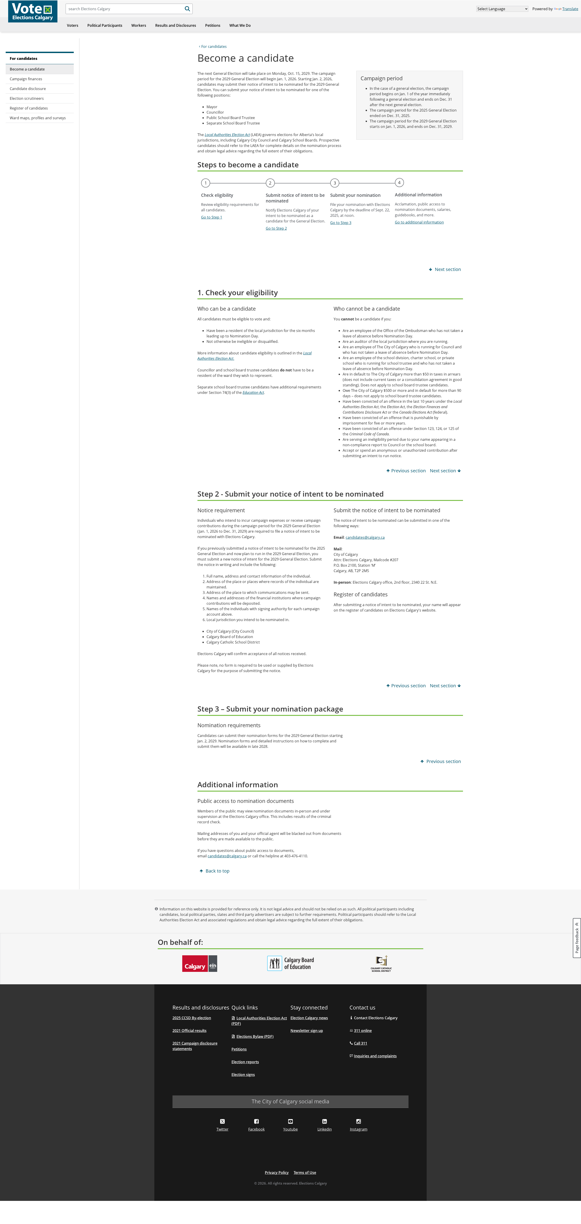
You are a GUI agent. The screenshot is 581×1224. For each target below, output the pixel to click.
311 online (363, 1030)
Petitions (212, 25)
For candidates (23, 58)
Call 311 (360, 1043)
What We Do (240, 25)
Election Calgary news (309, 1017)
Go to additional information (419, 222)
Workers (138, 25)
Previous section (408, 471)
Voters (72, 25)
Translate (570, 8)
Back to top (216, 871)
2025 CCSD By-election (191, 1017)
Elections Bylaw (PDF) (254, 1036)
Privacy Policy (277, 1172)
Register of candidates (29, 108)
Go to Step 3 (340, 222)
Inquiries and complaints (375, 1055)
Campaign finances (26, 78)
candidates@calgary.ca (365, 537)
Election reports (245, 1061)
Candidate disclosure (28, 88)
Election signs (243, 1074)
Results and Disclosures (175, 25)
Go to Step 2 (276, 228)
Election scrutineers (27, 98)
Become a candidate (27, 69)
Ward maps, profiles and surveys (38, 117)
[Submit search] (187, 9)
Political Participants (104, 25)
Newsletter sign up (306, 1030)
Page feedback (576, 940)
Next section (447, 269)
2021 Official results (189, 1030)
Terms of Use (305, 1172)
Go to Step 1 (211, 217)
